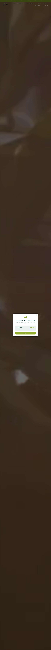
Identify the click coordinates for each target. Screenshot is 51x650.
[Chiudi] (36, 315)
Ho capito (25, 333)
